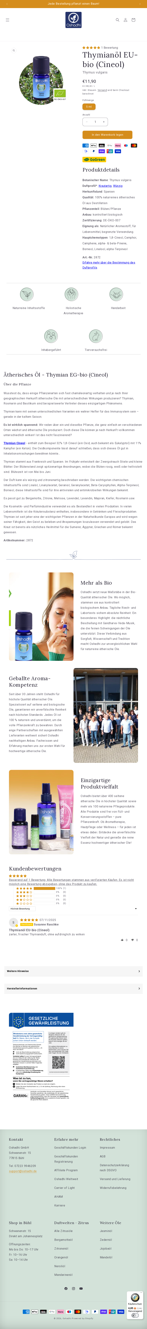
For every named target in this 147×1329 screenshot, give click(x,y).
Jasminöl (106, 1231)
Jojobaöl (106, 1248)
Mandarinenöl (63, 1275)
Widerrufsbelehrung (113, 1188)
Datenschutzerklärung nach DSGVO (114, 1168)
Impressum (107, 1147)
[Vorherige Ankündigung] (7, 4)
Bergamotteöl (63, 1240)
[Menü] (141, 1293)
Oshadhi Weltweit (66, 1179)
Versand (102, 90)
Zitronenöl (61, 1248)
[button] (7, 20)
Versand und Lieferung (115, 1179)
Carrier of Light (64, 1188)
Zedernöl (106, 1240)
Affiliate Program (66, 1170)
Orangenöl (61, 1257)
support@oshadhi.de (23, 1171)
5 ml (89, 106)
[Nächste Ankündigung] (140, 4)
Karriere (59, 1205)
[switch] (135, 1315)
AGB (103, 1156)
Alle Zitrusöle (63, 1231)
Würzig (118, 186)
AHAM (58, 1196)
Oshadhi (67, 1318)
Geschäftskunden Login (70, 1147)
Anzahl (86, 114)
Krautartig (105, 186)
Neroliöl (59, 1266)
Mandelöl (106, 1257)
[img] (29, 920)
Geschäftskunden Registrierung (66, 1159)
